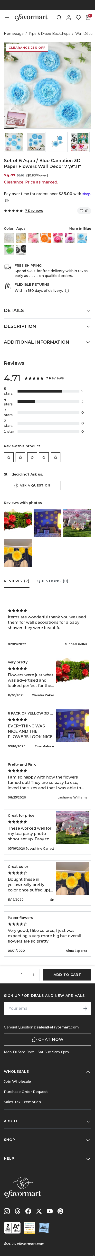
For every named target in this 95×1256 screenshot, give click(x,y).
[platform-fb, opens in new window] (28, 1211)
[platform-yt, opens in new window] (50, 1211)
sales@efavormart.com (58, 1027)
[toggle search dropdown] (59, 17)
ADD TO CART (67, 974)
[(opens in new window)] (12, 1228)
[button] (14, 142)
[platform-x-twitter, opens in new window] (39, 1211)
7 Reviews (34, 211)
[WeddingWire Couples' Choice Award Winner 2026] (29, 1228)
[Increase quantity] (33, 975)
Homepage (14, 33)
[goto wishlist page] (78, 17)
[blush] (33, 238)
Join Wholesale (17, 1081)
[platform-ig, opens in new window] (7, 1211)
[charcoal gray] (21, 250)
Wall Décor (84, 33)
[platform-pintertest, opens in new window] (60, 1211)
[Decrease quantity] (10, 975)
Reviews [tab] (16, 581)
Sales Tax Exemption (22, 1102)
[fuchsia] (58, 238)
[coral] (45, 238)
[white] (9, 238)
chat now (51, 1039)
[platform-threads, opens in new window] (17, 1211)
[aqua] (82, 238)
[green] (9, 250)
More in (80, 228)
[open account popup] (69, 17)
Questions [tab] (52, 581)
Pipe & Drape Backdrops (49, 33)
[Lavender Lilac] (70, 238)
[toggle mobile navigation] (7, 17)
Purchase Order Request (26, 1092)
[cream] (21, 238)
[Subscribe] (85, 1008)
